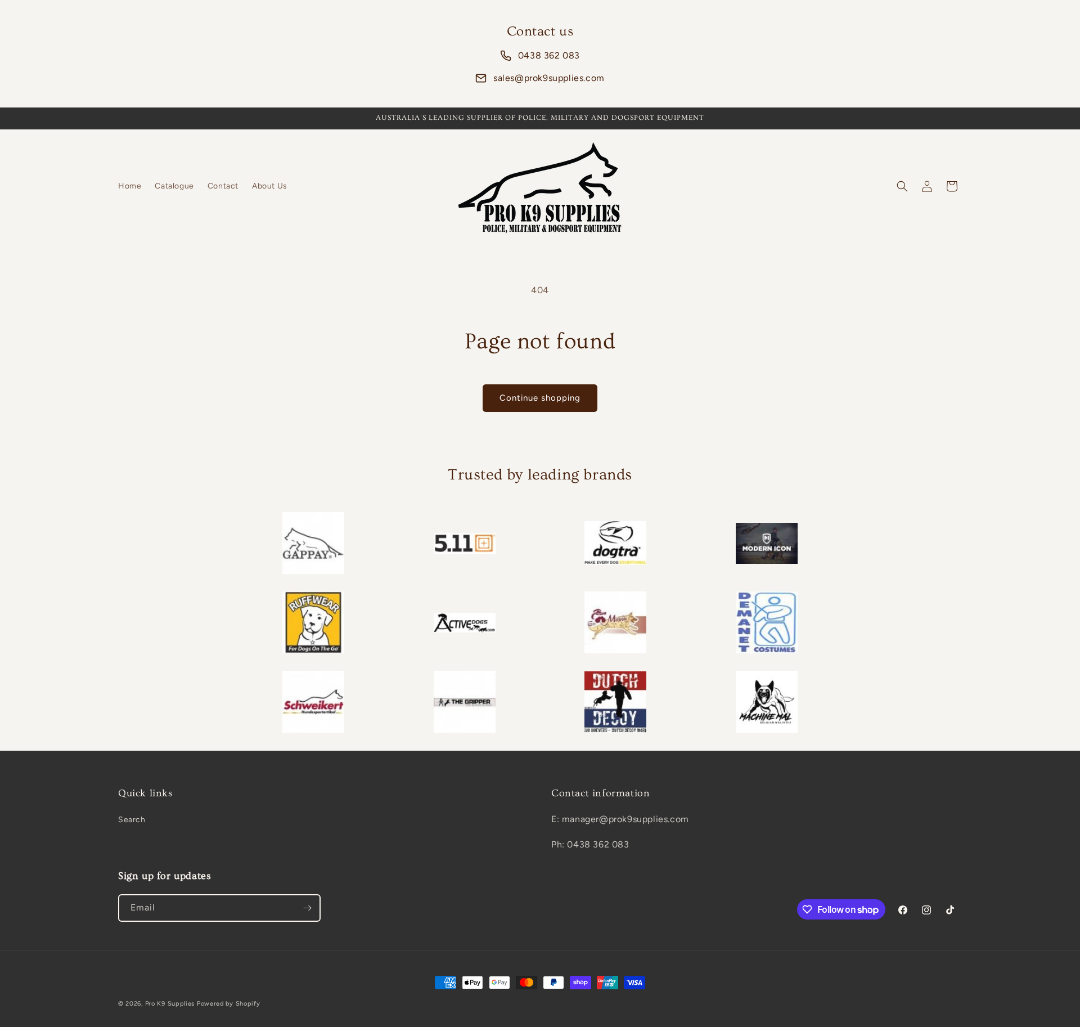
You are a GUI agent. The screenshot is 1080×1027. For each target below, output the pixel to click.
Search (132, 819)
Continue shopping (540, 398)
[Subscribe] (307, 908)
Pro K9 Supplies (170, 1003)
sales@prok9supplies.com (549, 78)
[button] (902, 186)
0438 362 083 (549, 55)
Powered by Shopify (228, 1003)
